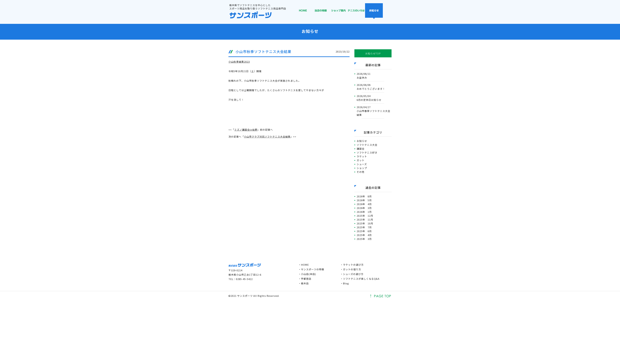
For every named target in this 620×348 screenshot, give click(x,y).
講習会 (360, 148)
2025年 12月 (365, 215)
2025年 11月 (365, 219)
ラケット (362, 156)
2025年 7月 (364, 227)
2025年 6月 (364, 231)
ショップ (362, 168)
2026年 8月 (364, 196)
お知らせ (362, 141)
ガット (360, 160)
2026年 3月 (364, 208)
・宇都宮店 (304, 278)
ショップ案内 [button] (338, 11)
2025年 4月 (364, 235)
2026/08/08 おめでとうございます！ (371, 86)
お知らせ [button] (374, 11)
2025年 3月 (364, 239)
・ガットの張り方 (350, 269)
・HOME (303, 264)
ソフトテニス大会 (367, 144)
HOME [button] (303, 11)
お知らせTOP (373, 53)
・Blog (344, 283)
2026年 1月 (364, 211)
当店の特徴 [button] (321, 11)
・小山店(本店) (307, 274)
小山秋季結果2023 (239, 61)
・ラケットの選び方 (352, 264)
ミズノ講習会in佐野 (245, 129)
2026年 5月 (364, 200)
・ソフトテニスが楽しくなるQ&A (359, 278)
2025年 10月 (365, 223)
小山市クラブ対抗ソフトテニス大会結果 (267, 136)
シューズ (362, 164)
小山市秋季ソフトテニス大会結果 (263, 51)
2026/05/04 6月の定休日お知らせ (369, 98)
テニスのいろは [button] (356, 11)
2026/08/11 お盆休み (364, 75)
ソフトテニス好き (367, 152)
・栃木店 (303, 283)
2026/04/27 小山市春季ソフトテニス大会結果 (373, 110)
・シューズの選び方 (351, 274)
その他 (360, 172)
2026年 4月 (364, 204)
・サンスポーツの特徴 (311, 269)
